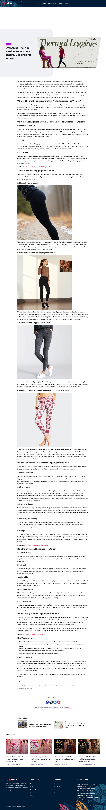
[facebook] (47, 702)
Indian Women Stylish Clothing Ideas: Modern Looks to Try (15, 759)
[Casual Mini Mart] (8, 3)
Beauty (32, 764)
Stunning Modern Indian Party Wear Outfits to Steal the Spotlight (65, 759)
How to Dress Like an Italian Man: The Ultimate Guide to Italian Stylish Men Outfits (75, 725)
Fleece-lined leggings (37, 685)
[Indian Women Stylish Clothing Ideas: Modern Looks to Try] (17, 746)
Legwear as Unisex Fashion (34, 634)
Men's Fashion (82, 764)
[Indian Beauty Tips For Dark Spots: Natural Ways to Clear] (41, 746)
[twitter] (51, 702)
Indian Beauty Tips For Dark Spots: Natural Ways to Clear (40, 759)
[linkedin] (55, 702)
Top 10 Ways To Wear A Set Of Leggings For (37, 167)
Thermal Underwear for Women (25, 688)
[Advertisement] (53, 18)
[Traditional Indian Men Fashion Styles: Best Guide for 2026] (89, 746)
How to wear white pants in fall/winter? (35, 545)
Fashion (56, 764)
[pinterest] (58, 702)
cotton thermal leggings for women (71, 685)
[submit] (71, 708)
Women (8, 44)
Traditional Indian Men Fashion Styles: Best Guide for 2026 (87, 759)
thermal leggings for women (24, 685)
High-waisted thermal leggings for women (53, 685)
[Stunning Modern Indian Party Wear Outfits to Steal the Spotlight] (65, 746)
